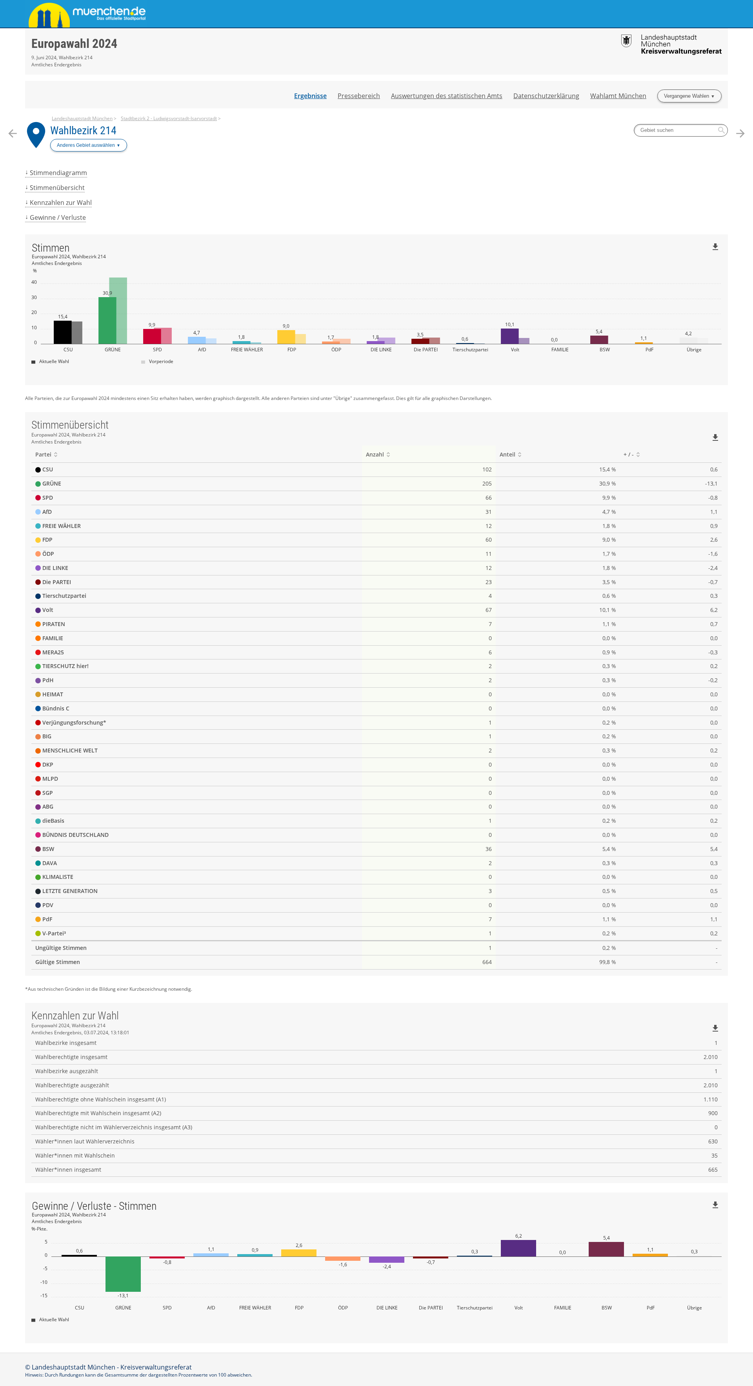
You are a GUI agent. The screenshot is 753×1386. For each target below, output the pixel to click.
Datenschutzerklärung (546, 95)
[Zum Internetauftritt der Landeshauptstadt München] (200, 13)
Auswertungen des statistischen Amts (446, 95)
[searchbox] (681, 130)
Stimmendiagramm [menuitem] (58, 172)
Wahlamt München (618, 95)
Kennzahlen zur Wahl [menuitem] (61, 202)
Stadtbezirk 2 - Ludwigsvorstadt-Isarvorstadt (169, 118)
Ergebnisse (310, 95)
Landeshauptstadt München (82, 118)
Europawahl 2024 (74, 43)
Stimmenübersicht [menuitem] (57, 187)
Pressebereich (359, 95)
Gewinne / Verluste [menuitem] (58, 217)
